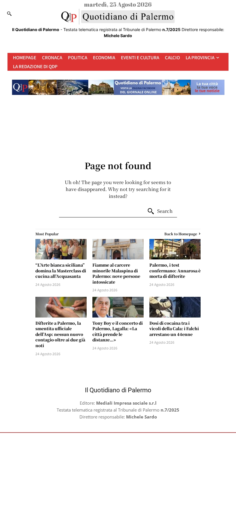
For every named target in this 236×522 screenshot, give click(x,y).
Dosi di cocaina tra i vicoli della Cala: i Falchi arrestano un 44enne (174, 328)
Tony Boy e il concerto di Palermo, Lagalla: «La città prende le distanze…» (117, 331)
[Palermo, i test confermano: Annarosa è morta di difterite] (175, 249)
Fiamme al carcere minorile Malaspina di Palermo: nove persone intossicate (116, 273)
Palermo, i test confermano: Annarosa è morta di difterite (175, 270)
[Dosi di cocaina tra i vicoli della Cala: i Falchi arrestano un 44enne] (175, 307)
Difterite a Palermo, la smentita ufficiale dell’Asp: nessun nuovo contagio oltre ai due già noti (60, 334)
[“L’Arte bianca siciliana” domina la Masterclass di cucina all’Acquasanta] (61, 249)
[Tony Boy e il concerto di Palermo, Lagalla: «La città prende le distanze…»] (118, 307)
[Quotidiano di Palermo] (118, 16)
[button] (9, 13)
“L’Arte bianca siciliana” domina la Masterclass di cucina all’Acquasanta (60, 270)
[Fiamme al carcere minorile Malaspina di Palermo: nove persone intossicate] (118, 249)
